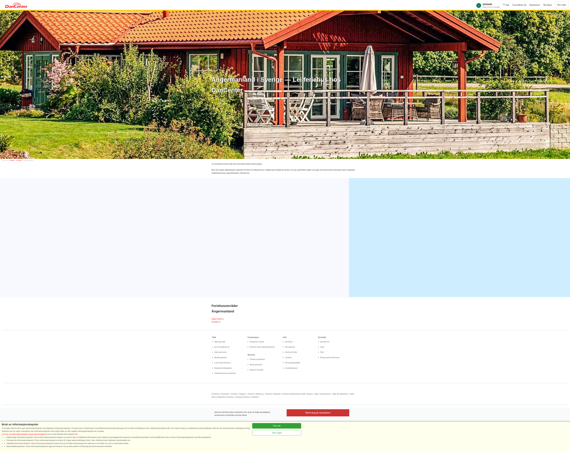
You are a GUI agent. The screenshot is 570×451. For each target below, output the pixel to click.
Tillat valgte (277, 433)
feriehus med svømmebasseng (262, 347)
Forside (12, 160)
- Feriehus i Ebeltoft (272, 394)
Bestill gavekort (220, 358)
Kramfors (216, 322)
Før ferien (289, 342)
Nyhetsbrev (534, 5)
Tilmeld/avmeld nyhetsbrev (225, 373)
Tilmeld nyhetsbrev (257, 359)
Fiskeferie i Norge (257, 342)
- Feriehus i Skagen (237, 394)
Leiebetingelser (291, 368)
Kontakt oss (325, 342)
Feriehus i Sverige (234, 397)
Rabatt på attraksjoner (223, 368)
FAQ (322, 352)
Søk (507, 5)
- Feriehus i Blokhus (255, 394)
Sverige (19, 160)
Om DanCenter (291, 352)
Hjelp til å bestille (256, 370)
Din (221, 347)
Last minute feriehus (222, 363)
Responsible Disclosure (329, 358)
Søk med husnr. (220, 352)
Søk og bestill (219, 342)
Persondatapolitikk (292, 363)
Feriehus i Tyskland (251, 397)
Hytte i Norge (306, 394)
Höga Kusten (218, 319)
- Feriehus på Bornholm (290, 394)
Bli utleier (547, 5)
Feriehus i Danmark (220, 394)
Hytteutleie (221, 397)
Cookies (288, 358)
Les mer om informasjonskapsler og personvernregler (23, 434)
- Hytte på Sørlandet (339, 394)
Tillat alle (277, 426)
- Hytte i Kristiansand (321, 394)
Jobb (322, 347)
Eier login (561, 5)
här (76, 434)
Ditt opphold (290, 347)
